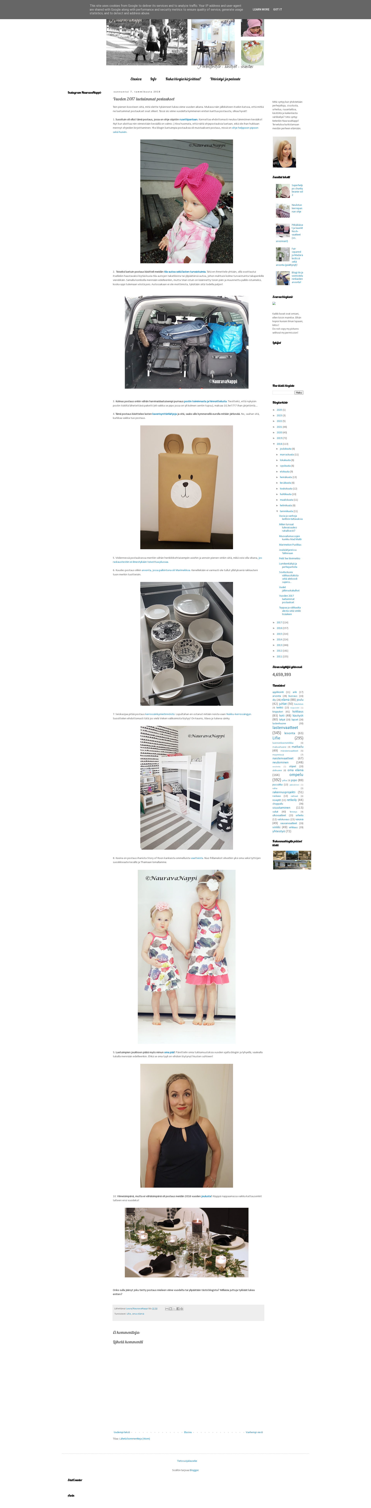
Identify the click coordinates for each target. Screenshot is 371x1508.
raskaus (276, 796)
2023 (280, 415)
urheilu (299, 815)
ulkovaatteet (279, 815)
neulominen (280, 762)
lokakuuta (285, 460)
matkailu (297, 746)
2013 (280, 645)
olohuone (277, 770)
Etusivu (135, 78)
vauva (299, 819)
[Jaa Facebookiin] (178, 1309)
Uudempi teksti (122, 1432)
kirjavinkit (294, 708)
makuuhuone (279, 747)
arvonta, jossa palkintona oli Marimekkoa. (166, 570)
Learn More (261, 9)
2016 (280, 628)
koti (281, 715)
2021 (280, 427)
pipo (294, 780)
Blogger (194, 1470)
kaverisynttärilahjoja (164, 414)
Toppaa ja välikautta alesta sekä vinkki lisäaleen (290, 611)
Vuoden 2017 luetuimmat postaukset (286, 599)
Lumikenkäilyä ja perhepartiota (288, 565)
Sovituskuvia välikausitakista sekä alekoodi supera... (289, 577)
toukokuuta (286, 488)
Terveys (293, 812)
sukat (275, 811)
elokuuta (285, 471)
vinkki (276, 827)
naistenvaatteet (283, 758)
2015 (280, 634)
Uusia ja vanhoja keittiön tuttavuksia (291, 518)
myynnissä (278, 755)
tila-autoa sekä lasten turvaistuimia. (185, 271)
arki (295, 692)
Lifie (129, 1314)
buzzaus (292, 696)
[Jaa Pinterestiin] (182, 1309)
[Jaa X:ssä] (174, 1309)
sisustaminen (281, 807)
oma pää (169, 1052)
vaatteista (197, 858)
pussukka (277, 784)
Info (153, 78)
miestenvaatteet (289, 751)
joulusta (206, 1196)
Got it (277, 9)
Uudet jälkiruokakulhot (289, 589)
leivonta (289, 733)
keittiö (280, 707)
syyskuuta (285, 465)
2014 (280, 639)
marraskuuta (287, 454)
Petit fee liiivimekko (289, 558)
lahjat (282, 719)
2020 (280, 432)
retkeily (292, 800)
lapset (295, 719)
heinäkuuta (286, 477)
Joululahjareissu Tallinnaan (288, 552)
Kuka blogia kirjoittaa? (183, 78)
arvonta (276, 696)
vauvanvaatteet (288, 823)
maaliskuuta (287, 500)
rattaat (294, 796)
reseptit (276, 800)
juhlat (283, 704)
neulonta (276, 767)
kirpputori (277, 711)
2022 (280, 421)
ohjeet (292, 766)
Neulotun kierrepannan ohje (297, 208)
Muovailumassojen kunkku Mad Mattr (290, 538)
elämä (285, 699)
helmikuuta (286, 505)
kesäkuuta (286, 483)
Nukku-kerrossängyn (238, 714)
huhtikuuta (286, 494)
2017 (280, 622)
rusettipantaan (188, 119)
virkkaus (293, 827)
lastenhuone (279, 723)
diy (274, 700)
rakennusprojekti (283, 792)
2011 (280, 656)
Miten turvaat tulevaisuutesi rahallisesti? (288, 528)
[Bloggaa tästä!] (171, 1309)
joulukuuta (286, 448)
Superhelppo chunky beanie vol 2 (297, 190)
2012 (280, 650)
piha (284, 780)
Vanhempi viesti (254, 1432)
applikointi (278, 692)
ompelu (296, 775)
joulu (300, 699)
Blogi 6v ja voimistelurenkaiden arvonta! (297, 277)
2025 (280, 410)
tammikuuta (287, 511)
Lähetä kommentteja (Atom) (134, 1438)
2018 (280, 444)
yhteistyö (278, 831)
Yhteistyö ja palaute (225, 78)
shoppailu (277, 803)
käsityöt (298, 715)
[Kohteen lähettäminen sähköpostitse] (167, 1309)
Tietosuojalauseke (187, 1460)
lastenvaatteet (285, 728)
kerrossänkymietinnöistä (159, 714)
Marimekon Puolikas (290, 544)
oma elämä (138, 1314)
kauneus (298, 704)
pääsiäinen (294, 785)
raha (274, 788)
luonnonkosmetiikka (282, 743)
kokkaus (297, 711)
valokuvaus (283, 819)
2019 (280, 438)
